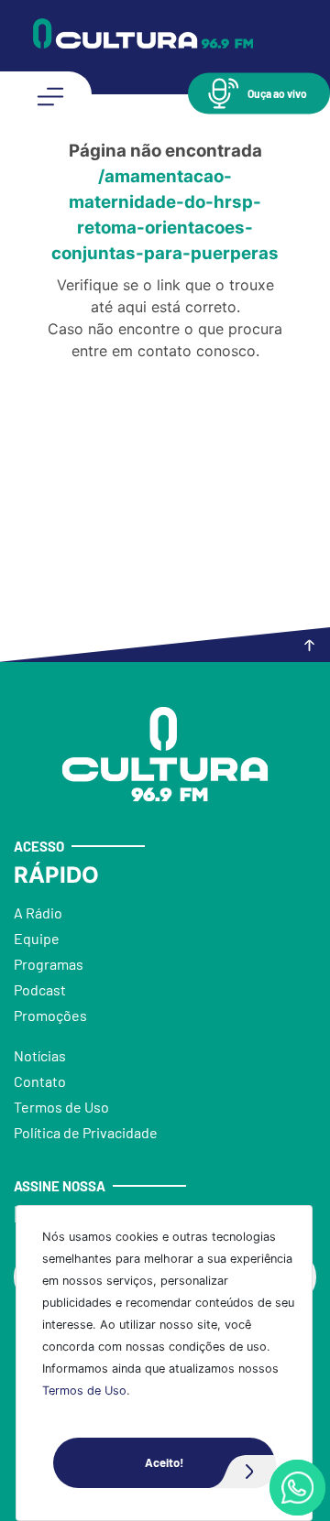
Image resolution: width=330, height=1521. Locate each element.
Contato (40, 1081)
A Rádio (38, 912)
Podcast (40, 989)
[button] (259, 93)
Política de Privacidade (86, 1132)
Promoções (50, 1015)
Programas (48, 963)
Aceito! (164, 1462)
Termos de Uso (84, 1390)
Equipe (37, 938)
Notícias (40, 1055)
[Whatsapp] (297, 1488)
